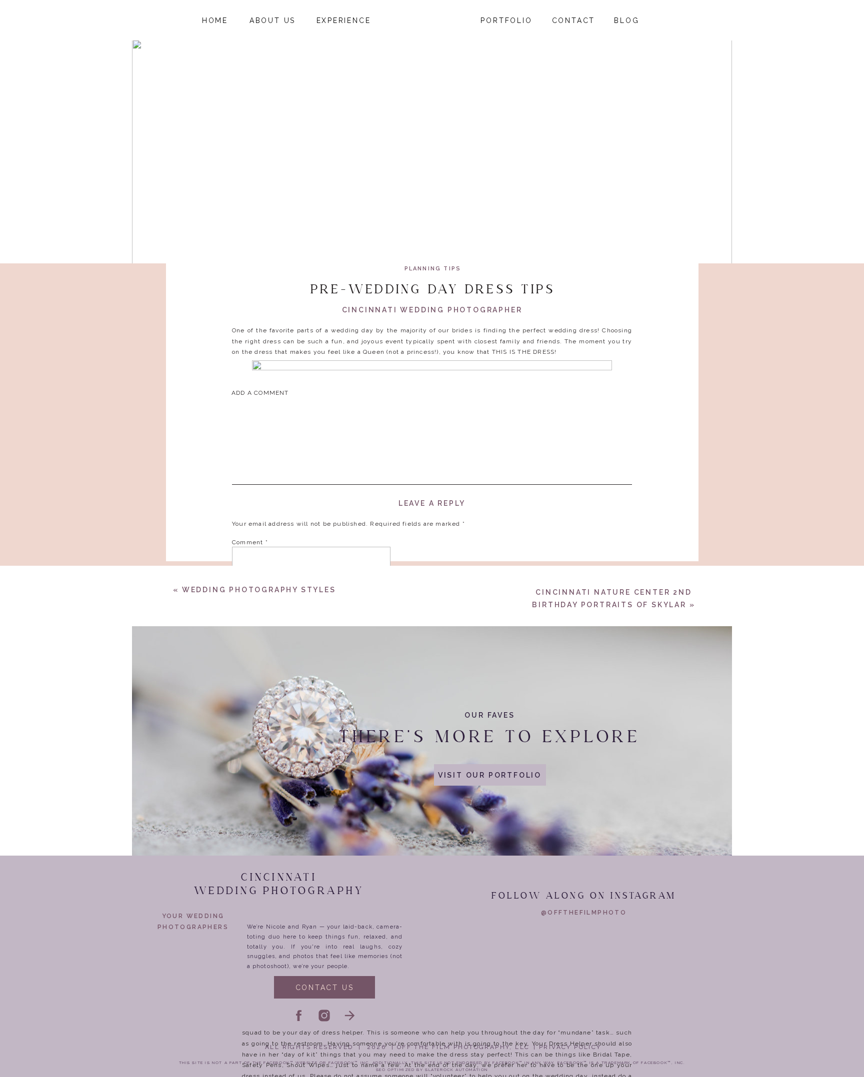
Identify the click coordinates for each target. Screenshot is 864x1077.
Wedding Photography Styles (259, 590)
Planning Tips (433, 268)
